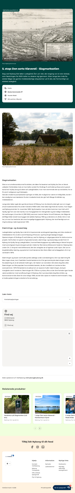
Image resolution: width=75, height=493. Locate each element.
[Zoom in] (70, 358)
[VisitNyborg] (9, 456)
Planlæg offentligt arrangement (63, 468)
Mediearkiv (62, 464)
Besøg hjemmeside (14, 92)
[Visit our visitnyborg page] (32, 447)
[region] (37, 348)
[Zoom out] (70, 363)
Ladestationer (49, 466)
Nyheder (48, 464)
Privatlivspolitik (46, 488)
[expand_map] (69, 334)
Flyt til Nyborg (36, 477)
